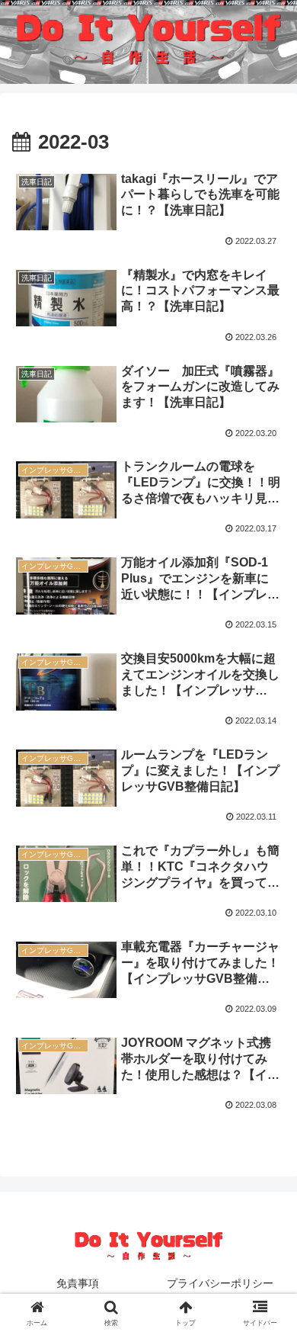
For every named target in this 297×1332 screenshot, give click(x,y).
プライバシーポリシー (220, 1283)
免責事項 (77, 1283)
